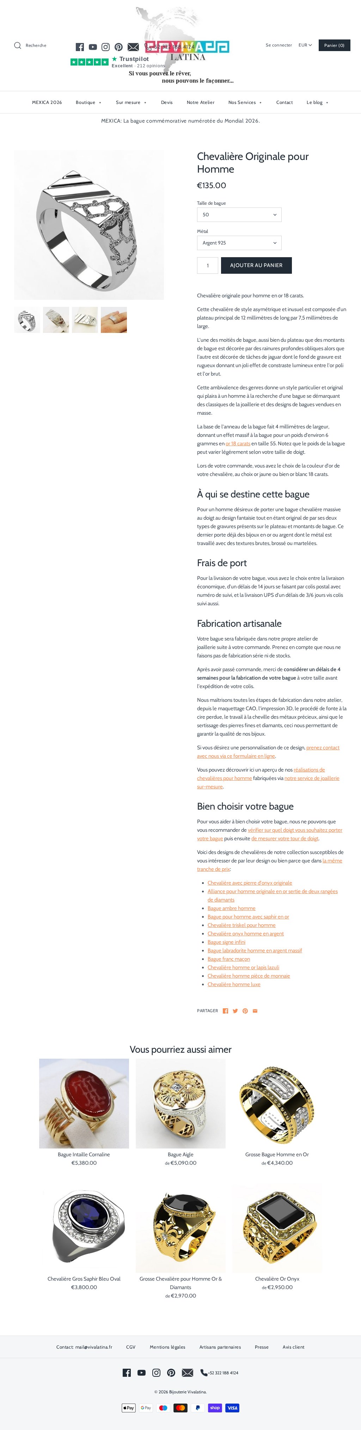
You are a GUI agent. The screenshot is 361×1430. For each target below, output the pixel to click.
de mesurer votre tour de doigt (284, 838)
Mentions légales (167, 1347)
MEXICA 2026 (47, 102)
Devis (167, 102)
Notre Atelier (200, 102)
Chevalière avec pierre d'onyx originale (250, 883)
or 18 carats (238, 443)
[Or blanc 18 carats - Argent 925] (89, 225)
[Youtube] (93, 47)
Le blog (318, 102)
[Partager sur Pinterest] (245, 1011)
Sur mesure (131, 102)
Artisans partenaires (220, 1347)
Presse (262, 1347)
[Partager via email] (255, 1011)
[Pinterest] (119, 47)
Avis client (294, 1347)
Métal (202, 231)
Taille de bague (211, 203)
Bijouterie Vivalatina (187, 1391)
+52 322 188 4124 (173, 47)
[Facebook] (80, 47)
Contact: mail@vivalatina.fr (84, 1347)
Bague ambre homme (232, 908)
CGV (131, 1347)
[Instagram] (106, 47)
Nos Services (245, 102)
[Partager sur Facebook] (225, 1011)
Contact (284, 102)
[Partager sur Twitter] (235, 1011)
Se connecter (279, 45)
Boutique (88, 102)
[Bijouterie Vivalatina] (180, 11)
